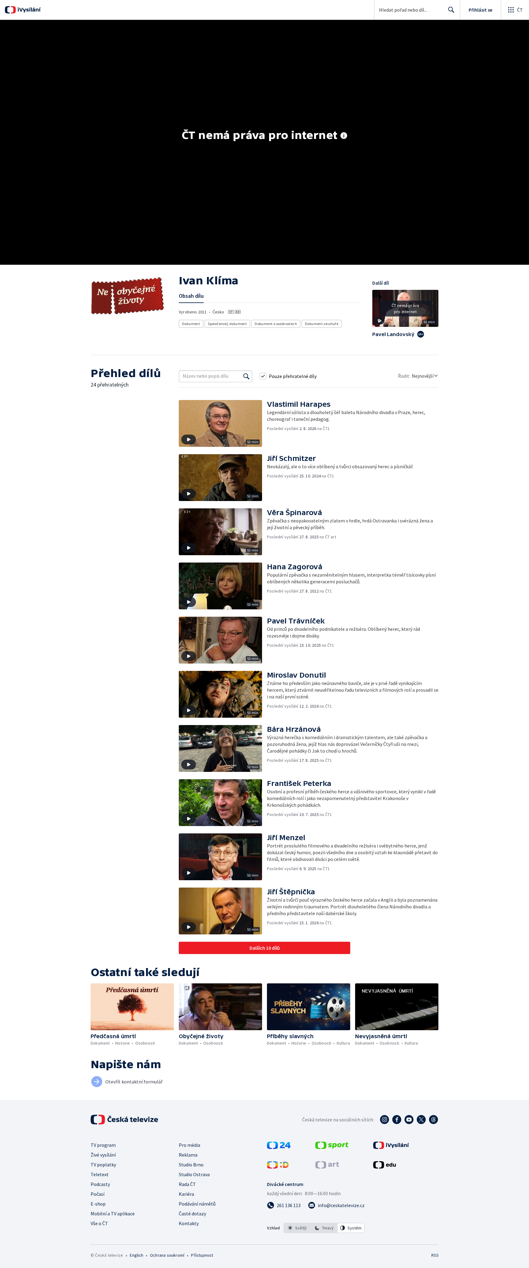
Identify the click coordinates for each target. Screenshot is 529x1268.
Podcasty (100, 1184)
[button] (405, 310)
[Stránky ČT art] (327, 1167)
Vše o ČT (99, 1223)
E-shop (98, 1204)
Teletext (100, 1174)
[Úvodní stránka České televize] (125, 1119)
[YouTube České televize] (409, 1119)
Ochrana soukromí (167, 1255)
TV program (103, 1145)
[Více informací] (343, 136)
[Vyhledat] (246, 376)
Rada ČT (187, 1184)
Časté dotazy (192, 1213)
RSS (435, 1255)
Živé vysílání (103, 1155)
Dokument (191, 323)
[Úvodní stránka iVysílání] (28, 9)
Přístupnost (202, 1255)
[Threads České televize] (433, 1119)
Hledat (451, 9)
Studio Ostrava (194, 1174)
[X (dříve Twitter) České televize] (421, 1119)
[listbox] (324, 1228)
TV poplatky (103, 1164)
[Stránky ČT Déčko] (278, 1167)
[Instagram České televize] (384, 1119)
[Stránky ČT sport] (331, 1147)
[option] (297, 1227)
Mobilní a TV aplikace (113, 1213)
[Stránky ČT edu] (384, 1167)
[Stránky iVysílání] (391, 1147)
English (136, 1255)
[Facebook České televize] (397, 1119)
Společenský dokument (227, 323)
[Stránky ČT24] (279, 1147)
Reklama (188, 1155)
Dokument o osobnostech (276, 323)
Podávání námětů (197, 1204)
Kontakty (189, 1223)
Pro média (189, 1145)
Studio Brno (191, 1164)
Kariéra (186, 1194)
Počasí (97, 1194)
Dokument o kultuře (321, 323)
